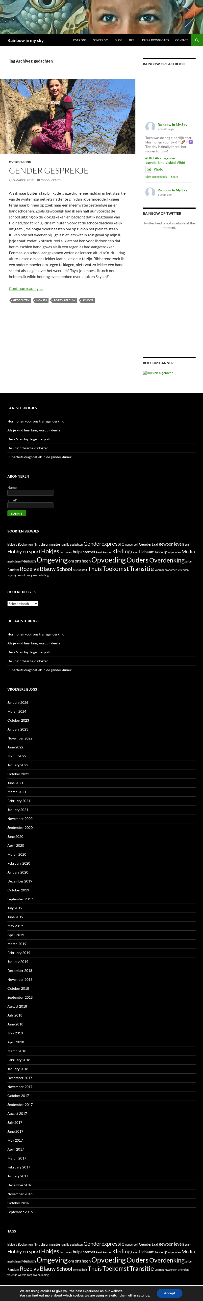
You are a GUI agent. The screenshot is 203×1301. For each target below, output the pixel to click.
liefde (159, 552)
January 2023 (17, 729)
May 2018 (15, 1033)
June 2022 (15, 747)
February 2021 (18, 801)
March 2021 (16, 792)
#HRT (149, 158)
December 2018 (19, 970)
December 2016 (19, 1185)
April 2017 (15, 1149)
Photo (158, 169)
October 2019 (18, 890)
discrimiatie (50, 544)
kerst (99, 552)
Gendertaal (148, 544)
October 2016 (18, 1203)
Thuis (95, 568)
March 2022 (16, 756)
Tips (131, 40)
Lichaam (146, 551)
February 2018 (18, 1060)
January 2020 (17, 872)
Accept (169, 1293)
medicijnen (14, 561)
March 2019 (16, 944)
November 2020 (19, 818)
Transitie (141, 568)
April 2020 (15, 845)
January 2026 (17, 702)
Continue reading (26, 288)
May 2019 (15, 926)
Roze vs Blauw (65, 300)
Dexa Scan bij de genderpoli (28, 439)
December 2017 (19, 1078)
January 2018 (17, 1069)
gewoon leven (171, 544)
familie (65, 544)
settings (143, 1295)
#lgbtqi (170, 162)
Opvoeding (108, 559)
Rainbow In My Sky (172, 124)
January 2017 (17, 1176)
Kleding (121, 551)
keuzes (107, 552)
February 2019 (18, 952)
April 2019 (15, 935)
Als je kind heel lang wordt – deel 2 (33, 430)
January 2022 (17, 765)
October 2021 (18, 774)
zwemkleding (41, 575)
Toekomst (115, 568)
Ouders (138, 560)
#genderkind (155, 162)
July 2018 (14, 1015)
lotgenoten (174, 552)
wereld (22, 575)
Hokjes (41, 300)
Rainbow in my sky (25, 40)
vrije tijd (12, 575)
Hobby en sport (23, 551)
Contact (181, 40)
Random (13, 570)
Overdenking (20, 162)
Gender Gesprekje (49, 170)
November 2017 (19, 1087)
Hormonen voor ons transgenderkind (35, 421)
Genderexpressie (104, 543)
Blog (118, 40)
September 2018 (20, 997)
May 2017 (15, 1140)
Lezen (134, 552)
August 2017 (17, 1113)
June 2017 (15, 1131)
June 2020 (15, 836)
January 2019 (17, 961)
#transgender (165, 158)
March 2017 (16, 1158)
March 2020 (16, 854)
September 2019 (20, 899)
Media (188, 551)
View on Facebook (156, 176)
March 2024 (16, 711)
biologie (12, 544)
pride (188, 561)
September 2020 (20, 827)
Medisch (28, 561)
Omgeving (52, 560)
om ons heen (79, 560)
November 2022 (19, 738)
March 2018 (16, 1051)
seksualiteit (80, 569)
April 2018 (15, 1042)
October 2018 (18, 988)
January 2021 (17, 810)
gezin (188, 544)
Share (174, 176)
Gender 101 (100, 40)
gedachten (21, 300)
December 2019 (19, 881)
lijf (165, 552)
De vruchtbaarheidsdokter (27, 448)
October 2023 (18, 720)
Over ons (79, 40)
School (88, 300)
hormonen (66, 552)
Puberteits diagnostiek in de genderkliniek (39, 457)
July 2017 (14, 1122)
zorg (29, 575)
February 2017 (18, 1167)
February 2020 (18, 863)
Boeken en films (29, 544)
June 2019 (15, 917)
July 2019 (14, 908)
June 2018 (15, 1024)
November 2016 (19, 1194)
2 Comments (50, 180)
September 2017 (20, 1104)
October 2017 (18, 1095)
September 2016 (20, 1212)
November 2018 (19, 979)
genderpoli (131, 544)
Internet (88, 551)
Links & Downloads (155, 40)
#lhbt (181, 162)
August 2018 (17, 1006)
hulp (76, 551)
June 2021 (15, 783)
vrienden (183, 569)
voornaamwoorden (166, 569)
